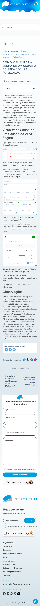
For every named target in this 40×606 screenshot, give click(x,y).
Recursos (7, 550)
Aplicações (14, 51)
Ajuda (5, 51)
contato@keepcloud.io (16, 584)
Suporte (6, 575)
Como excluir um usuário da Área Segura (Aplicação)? (28, 381)
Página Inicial (8, 543)
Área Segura (26, 51)
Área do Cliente (10, 561)
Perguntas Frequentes (12, 553)
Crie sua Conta (9, 564)
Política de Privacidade (12, 568)
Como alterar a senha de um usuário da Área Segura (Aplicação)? (11, 381)
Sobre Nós (7, 546)
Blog (5, 557)
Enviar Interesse (20, 474)
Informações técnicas (12, 572)
